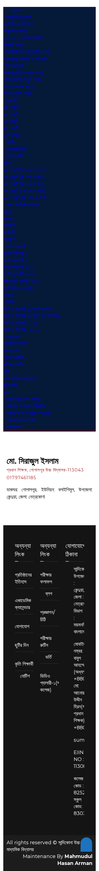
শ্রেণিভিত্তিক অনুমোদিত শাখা (26, 52)
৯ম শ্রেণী (10, 128)
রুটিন (7, 163)
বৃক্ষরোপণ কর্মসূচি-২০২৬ (22, 281)
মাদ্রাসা (9, 226)
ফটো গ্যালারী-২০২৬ (19, 274)
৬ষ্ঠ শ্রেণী (10, 107)
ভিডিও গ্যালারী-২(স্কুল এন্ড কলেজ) (31, 316)
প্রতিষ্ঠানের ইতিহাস (18, 24)
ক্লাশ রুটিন (15, 156)
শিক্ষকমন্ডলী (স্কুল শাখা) (22, 80)
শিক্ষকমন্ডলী (15, 66)
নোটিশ (25, 676)
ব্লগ (48, 594)
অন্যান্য (12, 337)
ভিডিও (11, 302)
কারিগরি (9, 232)
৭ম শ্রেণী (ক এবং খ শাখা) (23, 177)
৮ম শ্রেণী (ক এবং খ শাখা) (23, 184)
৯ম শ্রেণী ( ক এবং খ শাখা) (24, 191)
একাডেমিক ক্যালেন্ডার (19, 378)
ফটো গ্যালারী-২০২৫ (19, 267)
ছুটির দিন (10, 385)
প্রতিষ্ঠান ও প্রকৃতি (18, 288)
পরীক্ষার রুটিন (13, 364)
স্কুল (7, 212)
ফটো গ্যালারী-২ (15, 260)
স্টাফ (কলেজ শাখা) (18, 87)
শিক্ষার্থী (11, 101)
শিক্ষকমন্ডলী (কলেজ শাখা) (23, 73)
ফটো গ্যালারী (16, 246)
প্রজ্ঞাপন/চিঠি (13, 358)
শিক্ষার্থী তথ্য (13, 45)
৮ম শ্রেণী (10, 121)
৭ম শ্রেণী (10, 114)
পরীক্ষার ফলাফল (15, 344)
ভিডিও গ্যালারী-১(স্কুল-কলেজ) (28, 309)
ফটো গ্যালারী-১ (15, 253)
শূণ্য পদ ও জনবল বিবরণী (22, 38)
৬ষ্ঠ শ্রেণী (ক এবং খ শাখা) (24, 170)
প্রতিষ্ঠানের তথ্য (19, 17)
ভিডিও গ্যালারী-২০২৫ (20, 323)
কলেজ (8, 219)
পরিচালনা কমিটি (15, 31)
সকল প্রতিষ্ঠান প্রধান (23, 205)
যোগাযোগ (13, 427)
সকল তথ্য (11, 350)
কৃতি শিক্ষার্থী (24, 664)
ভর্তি (6, 371)
